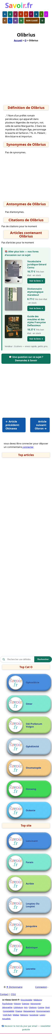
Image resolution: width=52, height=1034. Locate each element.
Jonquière (31, 926)
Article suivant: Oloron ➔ (41, 425)
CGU (13, 994)
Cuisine (41, 1007)
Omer (29, 704)
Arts (26, 1007)
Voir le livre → (36, 280)
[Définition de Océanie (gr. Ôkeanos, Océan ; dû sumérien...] (16, 810)
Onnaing (31, 789)
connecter (28, 447)
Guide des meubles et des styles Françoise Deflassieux (36, 321)
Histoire (17, 1003)
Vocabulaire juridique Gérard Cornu (36, 264)
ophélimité (32, 746)
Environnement (43, 1011)
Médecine (38, 999)
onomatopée (33, 768)
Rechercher (43, 659)
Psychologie (7, 1003)
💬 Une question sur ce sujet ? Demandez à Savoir (26, 358)
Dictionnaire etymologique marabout (35, 291)
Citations (33, 1007)
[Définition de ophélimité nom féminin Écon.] (16, 746)
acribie (30, 883)
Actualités (6, 1018)
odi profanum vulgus (34, 725)
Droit (47, 1007)
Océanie (30, 810)
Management (29, 1011)
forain (29, 862)
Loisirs (42, 1015)
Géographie (7, 1007)
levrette (30, 969)
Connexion (41, 987)
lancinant (32, 841)
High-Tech (7, 1015)
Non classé (32, 20)
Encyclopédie (26, 999)
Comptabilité (8, 1011)
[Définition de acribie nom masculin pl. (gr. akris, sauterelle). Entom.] (16, 883)
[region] (26, 74)
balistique (32, 947)
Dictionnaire (14, 987)
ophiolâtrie (32, 682)
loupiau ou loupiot (32, 905)
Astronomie (35, 1003)
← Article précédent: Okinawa (12, 425)
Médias (16, 1015)
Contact (4, 994)
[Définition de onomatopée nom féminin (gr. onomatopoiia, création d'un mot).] (16, 768)
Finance (18, 1011)
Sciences (25, 1003)
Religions (24, 1015)
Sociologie (33, 1015)
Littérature (18, 1007)
